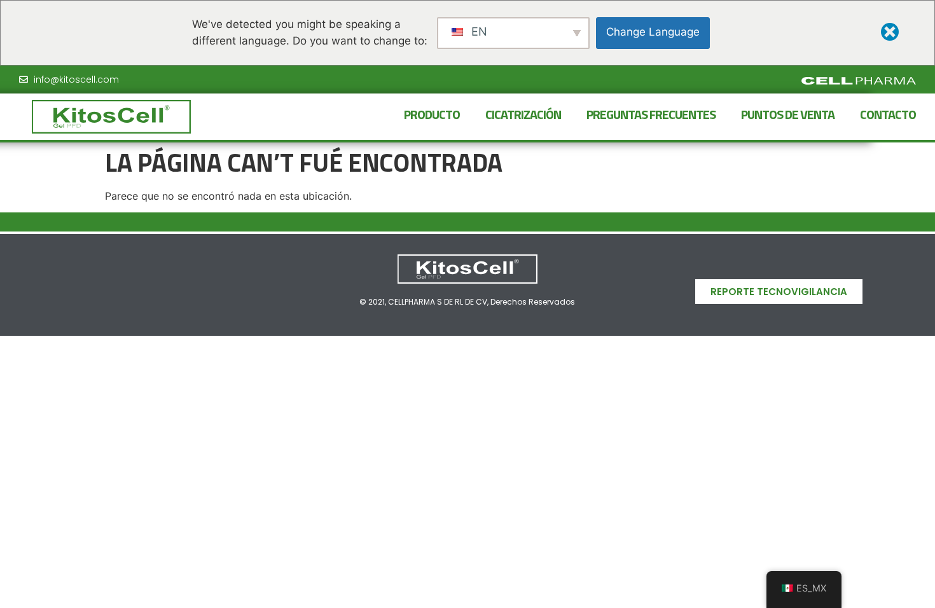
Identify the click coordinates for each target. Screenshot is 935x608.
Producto (432, 114)
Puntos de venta (788, 114)
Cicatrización (523, 114)
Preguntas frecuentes (651, 114)
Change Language (653, 31)
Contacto (888, 114)
